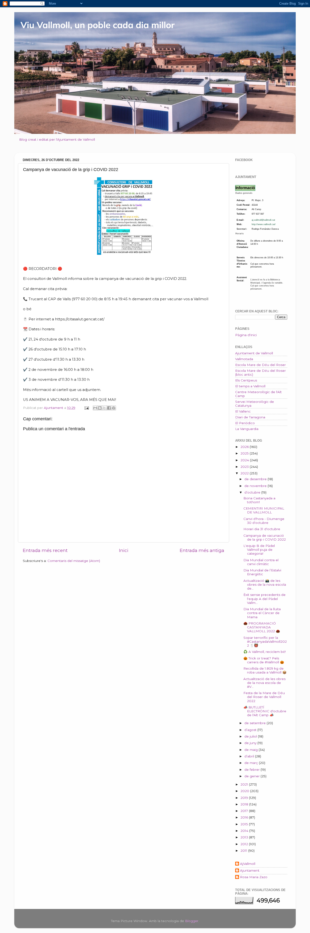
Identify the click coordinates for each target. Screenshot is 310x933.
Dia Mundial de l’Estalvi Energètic (262, 572)
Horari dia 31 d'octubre (261, 529)
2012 (244, 844)
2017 (244, 811)
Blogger (191, 921)
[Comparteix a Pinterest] (113, 408)
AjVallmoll (247, 864)
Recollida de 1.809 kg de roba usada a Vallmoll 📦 (265, 670)
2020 (245, 791)
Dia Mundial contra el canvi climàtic (261, 562)
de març (251, 763)
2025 (245, 453)
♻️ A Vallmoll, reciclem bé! (264, 652)
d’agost (250, 730)
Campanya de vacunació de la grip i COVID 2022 (264, 537)
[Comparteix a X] (104, 408)
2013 (244, 837)
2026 (245, 447)
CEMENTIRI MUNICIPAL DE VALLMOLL (263, 510)
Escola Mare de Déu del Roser (260, 365)
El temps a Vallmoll (250, 386)
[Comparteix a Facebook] (109, 408)
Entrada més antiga (202, 550)
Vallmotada (244, 359)
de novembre (256, 486)
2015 (244, 824)
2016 (244, 817)
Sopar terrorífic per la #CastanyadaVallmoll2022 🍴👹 (265, 641)
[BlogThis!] (99, 408)
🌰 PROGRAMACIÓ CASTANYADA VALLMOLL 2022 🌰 (261, 627)
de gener (252, 776)
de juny (250, 743)
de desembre (256, 479)
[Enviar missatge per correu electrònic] (86, 408)
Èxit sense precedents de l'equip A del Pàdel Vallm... (264, 598)
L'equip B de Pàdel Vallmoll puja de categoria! (259, 549)
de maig (251, 750)
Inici (123, 550)
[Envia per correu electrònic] (95, 408)
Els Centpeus (246, 380)
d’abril (249, 756)
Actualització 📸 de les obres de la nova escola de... (264, 584)
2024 (245, 460)
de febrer (252, 769)
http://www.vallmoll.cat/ (264, 224)
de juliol (251, 736)
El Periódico (245, 423)
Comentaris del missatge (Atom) (73, 561)
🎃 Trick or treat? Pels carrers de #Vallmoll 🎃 (263, 660)
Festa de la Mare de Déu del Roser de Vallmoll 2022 (264, 697)
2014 (244, 831)
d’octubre (252, 492)
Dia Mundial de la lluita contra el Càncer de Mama (262, 613)
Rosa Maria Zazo (253, 877)
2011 (244, 850)
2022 (245, 473)
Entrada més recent (45, 550)
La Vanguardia (246, 429)
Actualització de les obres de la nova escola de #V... (264, 683)
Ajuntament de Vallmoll (254, 353)
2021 (244, 784)
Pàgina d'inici (246, 335)
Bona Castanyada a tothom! (259, 500)
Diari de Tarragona (250, 417)
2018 (244, 804)
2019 (244, 798)
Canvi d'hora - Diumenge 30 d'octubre (263, 521)
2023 (245, 467)
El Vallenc (243, 411)
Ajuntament (249, 870)
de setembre (255, 723)
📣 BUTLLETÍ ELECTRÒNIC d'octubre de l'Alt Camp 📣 (264, 711)
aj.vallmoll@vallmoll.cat (263, 220)
